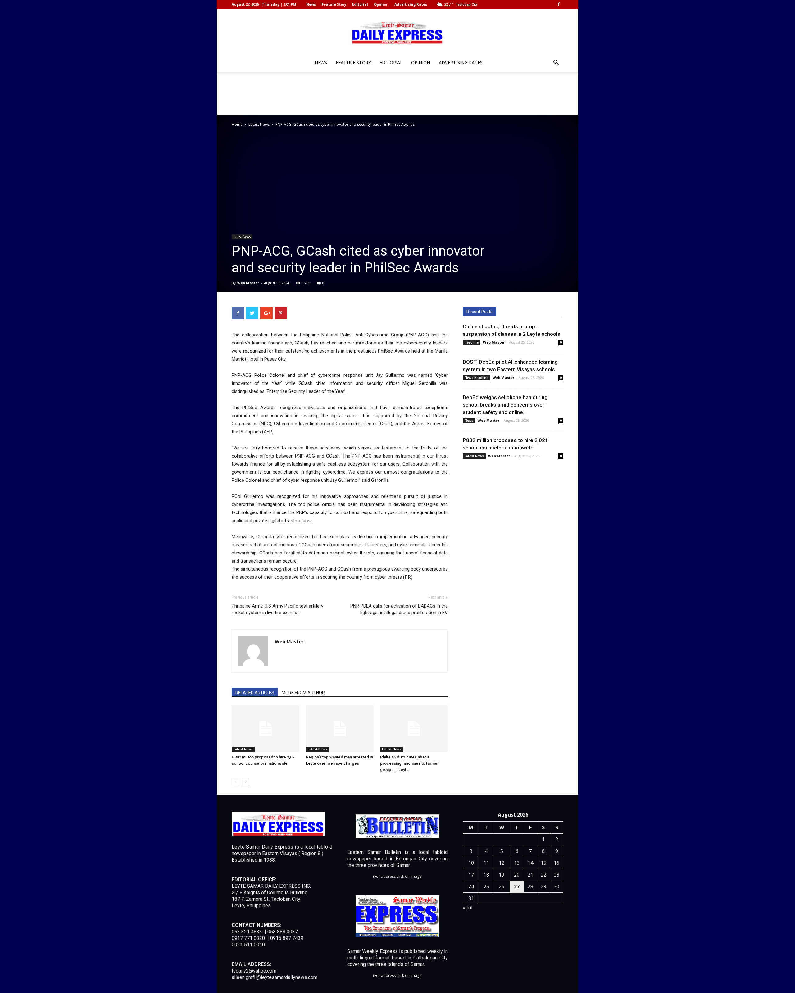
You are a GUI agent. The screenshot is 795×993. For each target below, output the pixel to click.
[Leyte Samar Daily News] (397, 32)
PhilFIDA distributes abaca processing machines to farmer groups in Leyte (409, 763)
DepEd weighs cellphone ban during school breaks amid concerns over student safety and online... (505, 404)
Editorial (360, 4)
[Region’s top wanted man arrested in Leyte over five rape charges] (340, 728)
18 (486, 874)
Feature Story (334, 4)
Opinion (381, 4)
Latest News (259, 124)
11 (486, 862)
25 (486, 886)
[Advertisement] (397, 93)
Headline (472, 342)
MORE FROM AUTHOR (303, 692)
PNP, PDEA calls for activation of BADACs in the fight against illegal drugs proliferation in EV (399, 609)
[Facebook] (558, 4)
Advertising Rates (410, 4)
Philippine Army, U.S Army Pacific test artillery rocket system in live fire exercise (277, 609)
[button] (555, 63)
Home (237, 124)
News (311, 4)
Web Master (248, 282)
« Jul (467, 907)
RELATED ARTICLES (254, 692)
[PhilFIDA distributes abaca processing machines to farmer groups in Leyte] (414, 728)
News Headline (476, 378)
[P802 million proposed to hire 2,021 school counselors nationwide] (265, 728)
